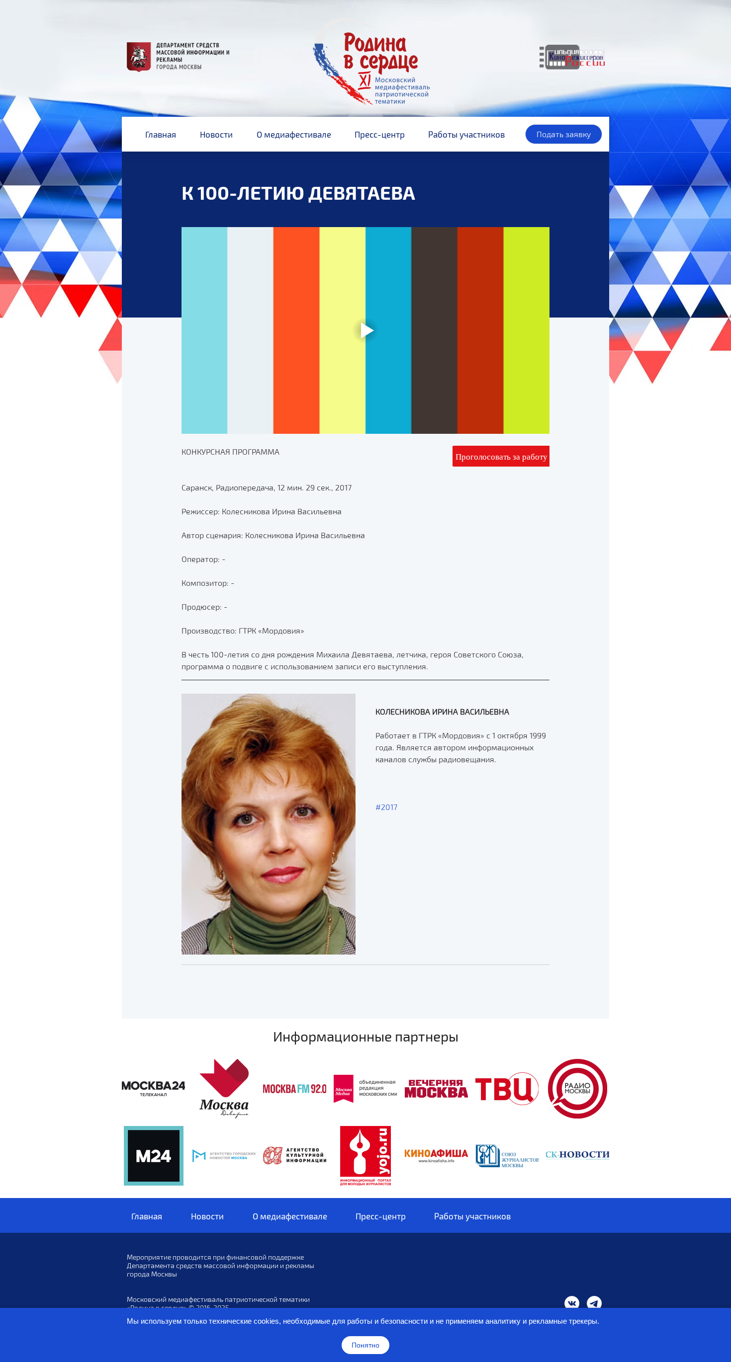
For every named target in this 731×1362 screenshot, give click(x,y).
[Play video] (365, 330)
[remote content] (501, 456)
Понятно (365, 1345)
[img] (153, 1089)
